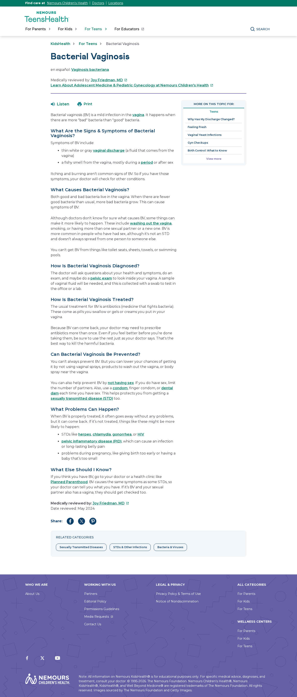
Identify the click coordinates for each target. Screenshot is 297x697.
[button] (60, 104)
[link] (129, 29)
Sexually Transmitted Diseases (81, 547)
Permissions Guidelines (101, 609)
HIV (141, 434)
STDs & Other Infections (130, 547)
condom (120, 388)
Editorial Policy (95, 601)
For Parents (246, 594)
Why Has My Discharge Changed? (211, 119)
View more (213, 158)
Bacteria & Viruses (170, 547)
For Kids (243, 601)
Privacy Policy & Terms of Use (178, 594)
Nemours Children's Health (67, 3)
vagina (138, 115)
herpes (84, 434)
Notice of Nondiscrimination (177, 601)
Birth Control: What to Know (207, 150)
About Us (32, 594)
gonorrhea (122, 434)
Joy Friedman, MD (109, 80)
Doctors (98, 3)
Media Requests (96, 617)
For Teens (88, 44)
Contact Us (92, 624)
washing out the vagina (151, 223)
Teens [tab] (214, 111)
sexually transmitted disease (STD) (82, 398)
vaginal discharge (109, 150)
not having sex (121, 383)
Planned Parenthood (69, 482)
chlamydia (102, 434)
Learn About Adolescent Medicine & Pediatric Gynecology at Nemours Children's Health (132, 85)
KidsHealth (60, 44)
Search (263, 29)
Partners (90, 594)
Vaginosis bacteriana (90, 70)
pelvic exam (101, 278)
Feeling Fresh (197, 127)
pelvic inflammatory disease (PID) (92, 441)
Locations (115, 3)
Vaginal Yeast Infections (205, 134)
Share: (56, 521)
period (147, 162)
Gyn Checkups (198, 142)
